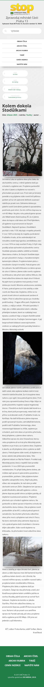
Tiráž (32, 660)
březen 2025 (12, 115)
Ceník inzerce (13, 665)
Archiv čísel (31, 656)
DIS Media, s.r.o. (29, 677)
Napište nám (31, 665)
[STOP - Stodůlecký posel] (22, 14)
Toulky (29, 115)
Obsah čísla (13, 656)
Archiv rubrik (17, 660)
